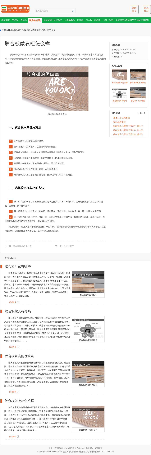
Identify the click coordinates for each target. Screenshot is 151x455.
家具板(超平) (35, 20)
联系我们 (58, 448)
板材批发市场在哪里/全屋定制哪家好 (132, 20)
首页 (50, 448)
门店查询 (98, 448)
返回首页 (134, 9)
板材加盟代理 (69, 448)
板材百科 (6, 30)
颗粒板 (97, 20)
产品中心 (80, 448)
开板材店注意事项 (121, 118)
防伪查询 (89, 448)
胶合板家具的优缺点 (22, 246)
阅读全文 (12, 302)
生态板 (15, 20)
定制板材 (58, 20)
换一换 (142, 113)
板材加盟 (5, 20)
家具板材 (146, 9)
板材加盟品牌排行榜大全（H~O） (128, 126)
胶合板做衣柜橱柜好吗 (34, 30)
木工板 (89, 20)
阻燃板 (80, 20)
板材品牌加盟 (119, 122)
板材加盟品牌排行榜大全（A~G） (128, 130)
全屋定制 (47, 20)
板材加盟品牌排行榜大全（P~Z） (128, 134)
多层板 (24, 20)
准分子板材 (108, 20)
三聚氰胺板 (70, 20)
